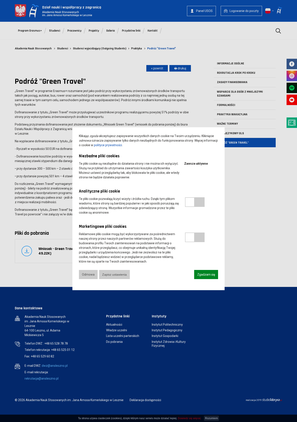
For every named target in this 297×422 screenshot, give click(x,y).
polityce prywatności (108, 145)
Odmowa (88, 274)
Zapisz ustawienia (114, 274)
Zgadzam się (206, 274)
